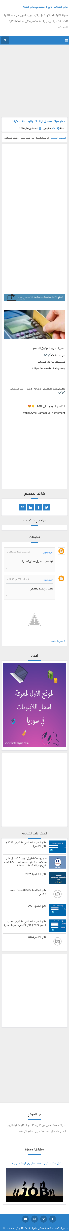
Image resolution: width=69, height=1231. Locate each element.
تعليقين (47, 128)
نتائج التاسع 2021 (37, 905)
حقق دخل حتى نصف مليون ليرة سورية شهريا (33, 1162)
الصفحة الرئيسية (58, 137)
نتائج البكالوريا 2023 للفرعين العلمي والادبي (28, 891)
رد (7, 567)
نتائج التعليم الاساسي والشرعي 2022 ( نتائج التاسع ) (26, 844)
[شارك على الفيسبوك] (38, 507)
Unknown (48, 552)
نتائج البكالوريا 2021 (36, 874)
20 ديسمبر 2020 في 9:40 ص (18, 551)
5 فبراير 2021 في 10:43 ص (17, 579)
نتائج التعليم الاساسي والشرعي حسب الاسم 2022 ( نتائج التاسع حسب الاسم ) (25, 923)
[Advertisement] (34, 82)
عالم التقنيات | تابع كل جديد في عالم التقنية (45, 6)
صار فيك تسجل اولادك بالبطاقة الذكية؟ (38, 120)
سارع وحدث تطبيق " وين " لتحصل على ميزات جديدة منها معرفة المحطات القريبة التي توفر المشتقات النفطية (25, 861)
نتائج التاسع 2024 (37, 937)
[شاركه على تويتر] (46, 507)
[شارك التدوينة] (30, 507)
